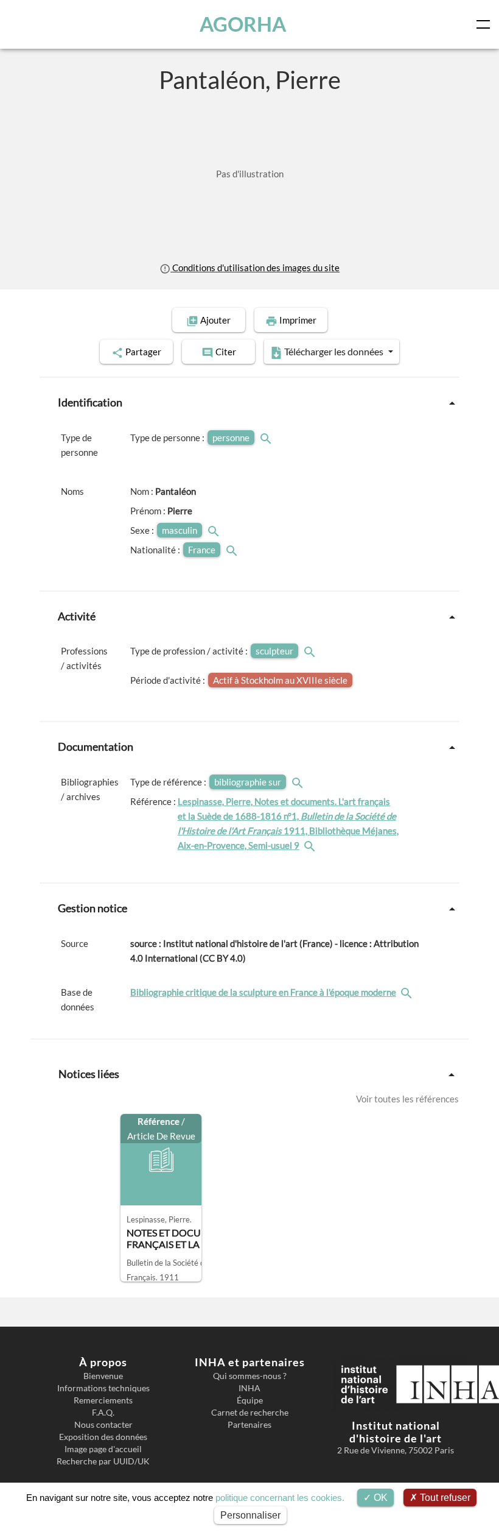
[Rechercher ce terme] (267, 437)
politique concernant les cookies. (279, 1497)
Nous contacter (103, 1425)
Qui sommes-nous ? (250, 1376)
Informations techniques (103, 1388)
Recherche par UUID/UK (103, 1461)
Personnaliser (250, 1515)
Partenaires (249, 1425)
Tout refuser (443, 1497)
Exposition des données (103, 1437)
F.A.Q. (103, 1413)
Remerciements (103, 1400)
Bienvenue (103, 1376)
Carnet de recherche (249, 1413)
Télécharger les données (333, 351)
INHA (249, 1388)
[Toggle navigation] (485, 24)
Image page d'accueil (103, 1449)
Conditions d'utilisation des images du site (255, 267)
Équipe (250, 1400)
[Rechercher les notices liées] (311, 845)
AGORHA (243, 24)
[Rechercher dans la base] (407, 992)
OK (379, 1497)
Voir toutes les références (407, 1098)
